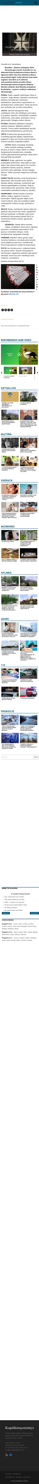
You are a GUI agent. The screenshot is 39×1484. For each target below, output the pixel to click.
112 (3, 665)
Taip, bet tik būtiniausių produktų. (15, 899)
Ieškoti (36, 757)
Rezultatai (34, 913)
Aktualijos (8, 388)
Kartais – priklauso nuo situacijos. (15, 902)
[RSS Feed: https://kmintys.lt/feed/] (6, 1455)
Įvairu (5, 619)
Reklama (19, 1477)
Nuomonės (8, 526)
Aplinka (6, 572)
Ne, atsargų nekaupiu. (11, 907)
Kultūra (6, 434)
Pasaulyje (7, 711)
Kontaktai (26, 1477)
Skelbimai (8, 1474)
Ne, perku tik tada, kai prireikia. (14, 910)
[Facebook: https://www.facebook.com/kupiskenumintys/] (10, 1455)
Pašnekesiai (17, 1474)
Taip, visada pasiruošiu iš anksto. (14, 897)
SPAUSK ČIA (14, 294)
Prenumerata (10, 1477)
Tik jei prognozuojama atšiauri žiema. (16, 905)
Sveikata (6, 480)
